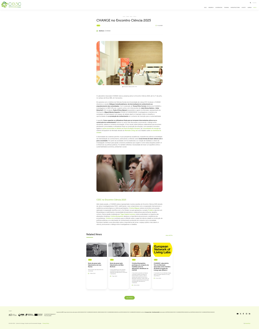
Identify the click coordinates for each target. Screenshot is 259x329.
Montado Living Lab (131, 130)
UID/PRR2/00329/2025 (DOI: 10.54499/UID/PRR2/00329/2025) (202, 312)
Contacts (254, 2)
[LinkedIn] (249, 313)
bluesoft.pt (247, 323)
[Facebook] (243, 313)
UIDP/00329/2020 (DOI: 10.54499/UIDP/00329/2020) (130, 312)
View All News (129, 297)
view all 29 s (169, 235)
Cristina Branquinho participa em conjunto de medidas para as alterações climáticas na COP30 (140, 266)
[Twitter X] (240, 313)
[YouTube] (237, 313)
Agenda (250, 7)
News (131, 16)
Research (211, 7)
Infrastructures (235, 7)
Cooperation (218, 7)
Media (254, 7)
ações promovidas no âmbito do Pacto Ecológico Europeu (121, 128)
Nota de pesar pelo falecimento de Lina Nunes (94, 265)
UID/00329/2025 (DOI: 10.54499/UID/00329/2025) (87, 312)
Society (244, 7)
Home (124, 16)
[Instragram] (246, 313)
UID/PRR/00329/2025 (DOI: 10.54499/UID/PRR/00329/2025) (177, 312)
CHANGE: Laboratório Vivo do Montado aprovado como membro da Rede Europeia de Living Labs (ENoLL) (162, 266)
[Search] (250, 2)
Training (226, 7)
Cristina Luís (110, 218)
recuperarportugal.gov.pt (49, 314)
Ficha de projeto (47, 315)
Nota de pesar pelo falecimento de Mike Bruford (117, 265)
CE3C (205, 7)
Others (134, 16)
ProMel (150, 210)
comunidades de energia (151, 128)
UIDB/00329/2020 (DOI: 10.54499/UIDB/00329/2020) (108, 312)
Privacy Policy (46, 323)
